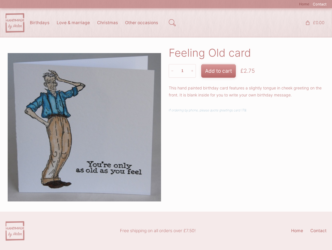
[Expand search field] (172, 23)
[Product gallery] (84, 127)
